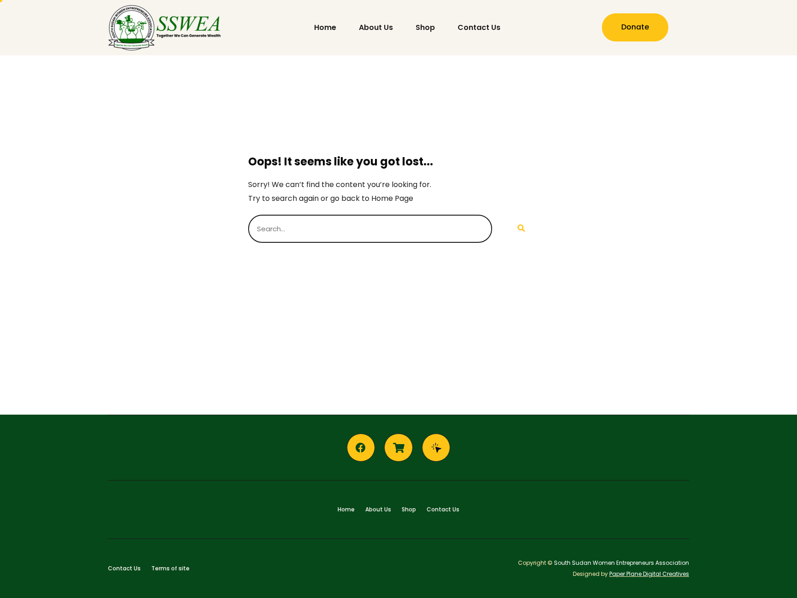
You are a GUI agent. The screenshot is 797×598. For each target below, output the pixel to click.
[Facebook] (361, 448)
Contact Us (479, 28)
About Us (376, 28)
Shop (425, 28)
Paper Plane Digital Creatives (649, 574)
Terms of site (170, 568)
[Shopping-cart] (398, 448)
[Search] (520, 229)
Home (325, 28)
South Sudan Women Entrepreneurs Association (621, 563)
